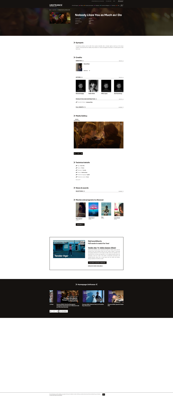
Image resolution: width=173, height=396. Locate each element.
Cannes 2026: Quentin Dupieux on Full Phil (60, 305)
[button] (121, 124)
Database (97, 5)
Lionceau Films (91, 20)
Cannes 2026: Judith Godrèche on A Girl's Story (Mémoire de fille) (111, 305)
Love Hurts (117, 218)
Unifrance (113, 5)
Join (118, 5)
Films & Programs (75, 5)
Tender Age (92, 248)
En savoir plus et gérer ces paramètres (56, 395)
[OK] (103, 394)
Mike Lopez (104, 93)
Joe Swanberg (118, 93)
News (82, 5)
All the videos (63, 311)
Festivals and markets (89, 5)
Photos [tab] (76, 119)
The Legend (79, 218)
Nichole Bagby (80, 93)
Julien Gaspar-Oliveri (108, 248)
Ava (102, 217)
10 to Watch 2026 (108, 1)
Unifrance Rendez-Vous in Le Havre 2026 (98, 1)
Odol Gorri (91, 218)
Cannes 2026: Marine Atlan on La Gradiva (86, 304)
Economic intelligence (105, 5)
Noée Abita (92, 93)
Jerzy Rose (90, 18)
